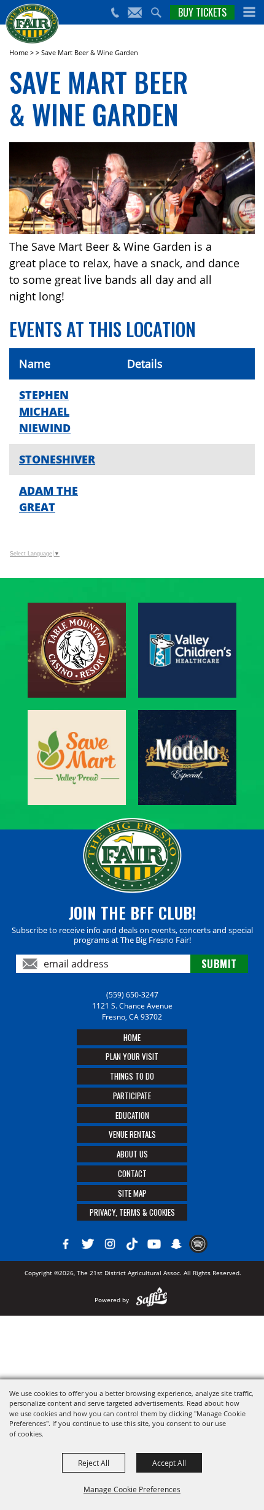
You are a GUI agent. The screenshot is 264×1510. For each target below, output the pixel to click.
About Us (132, 1154)
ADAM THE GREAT (48, 498)
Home (18, 52)
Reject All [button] (93, 1463)
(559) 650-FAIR (115, 12)
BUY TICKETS (202, 12)
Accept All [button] (169, 1463)
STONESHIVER (57, 459)
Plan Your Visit (132, 1056)
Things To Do (132, 1076)
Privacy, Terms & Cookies (132, 1212)
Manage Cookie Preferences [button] (132, 1489)
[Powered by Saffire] (151, 1299)
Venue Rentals (132, 1134)
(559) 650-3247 (132, 995)
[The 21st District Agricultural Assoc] (32, 24)
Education (132, 1115)
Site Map (132, 1193)
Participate (132, 1095)
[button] (249, 12)
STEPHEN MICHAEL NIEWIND (45, 411)
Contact (132, 1173)
